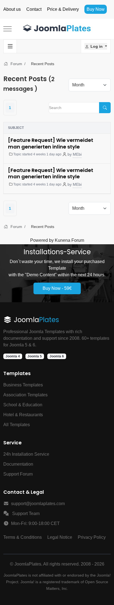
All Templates (16, 424)
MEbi (77, 154)
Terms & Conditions (22, 537)
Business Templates (23, 385)
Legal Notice (59, 537)
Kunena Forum (69, 240)
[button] (95, 46)
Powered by (42, 240)
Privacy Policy (92, 537)
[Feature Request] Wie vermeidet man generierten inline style (50, 143)
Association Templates (25, 394)
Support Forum (18, 474)
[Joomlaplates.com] (56, 29)
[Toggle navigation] (10, 46)
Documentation (18, 464)
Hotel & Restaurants (23, 414)
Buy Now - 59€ (57, 288)
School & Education (22, 404)
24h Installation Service (26, 454)
